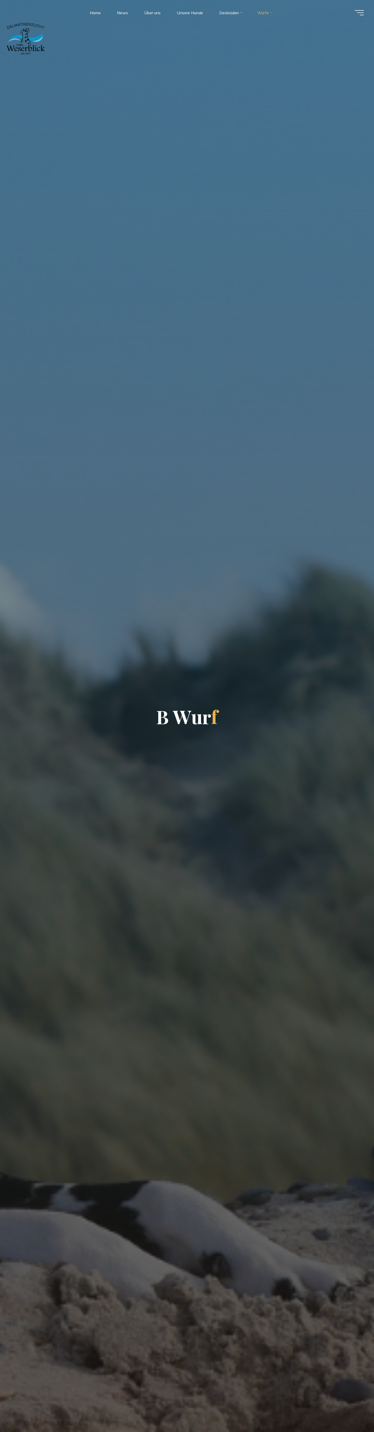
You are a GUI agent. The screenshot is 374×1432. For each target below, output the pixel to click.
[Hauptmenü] (359, 12)
